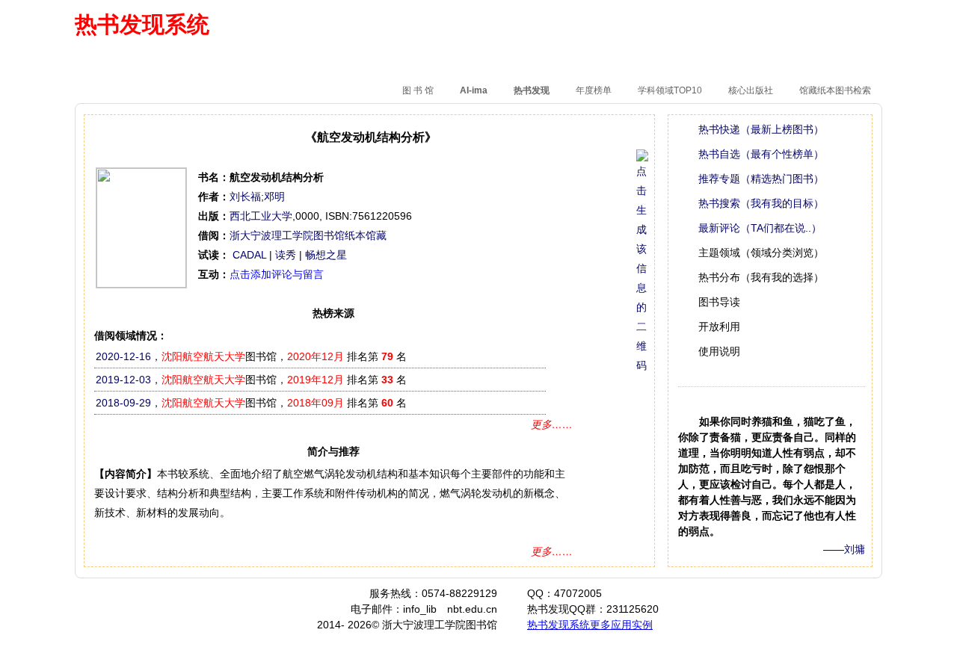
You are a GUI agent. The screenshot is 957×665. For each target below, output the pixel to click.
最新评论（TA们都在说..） (760, 228)
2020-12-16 (123, 356)
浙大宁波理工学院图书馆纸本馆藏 (308, 235)
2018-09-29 (123, 403)
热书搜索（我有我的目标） (761, 203)
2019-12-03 (123, 380)
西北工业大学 (261, 216)
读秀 (285, 255)
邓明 (274, 196)
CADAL (249, 255)
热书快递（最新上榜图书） (761, 129)
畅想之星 (326, 255)
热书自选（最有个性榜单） (761, 154)
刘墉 (854, 549)
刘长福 (245, 196)
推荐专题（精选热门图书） (761, 179)
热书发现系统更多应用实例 (590, 625)
